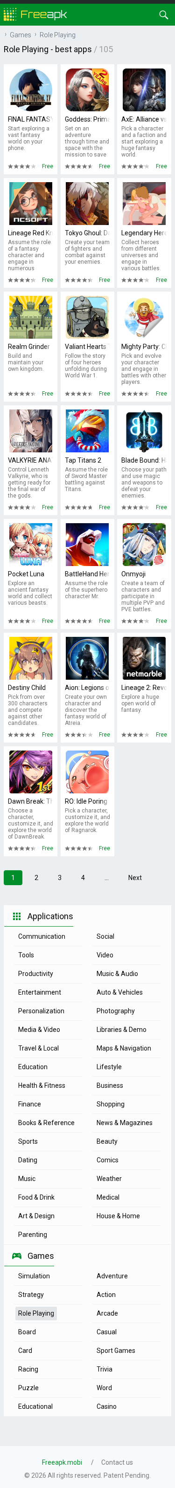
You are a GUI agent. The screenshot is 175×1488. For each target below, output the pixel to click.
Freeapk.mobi (62, 1462)
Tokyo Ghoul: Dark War (87, 233)
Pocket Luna (26, 574)
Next (135, 877)
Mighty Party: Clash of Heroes (144, 346)
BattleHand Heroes (87, 574)
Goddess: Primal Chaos (87, 119)
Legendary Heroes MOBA (144, 233)
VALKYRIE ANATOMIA (30, 460)
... (107, 877)
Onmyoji (133, 574)
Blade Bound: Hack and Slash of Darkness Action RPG (144, 460)
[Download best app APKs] (35, 14)
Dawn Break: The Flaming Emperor (30, 801)
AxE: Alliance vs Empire (144, 119)
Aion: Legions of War (87, 687)
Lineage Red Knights (30, 233)
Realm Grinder (29, 346)
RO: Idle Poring (86, 801)
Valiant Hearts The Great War (87, 346)
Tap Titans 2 (83, 460)
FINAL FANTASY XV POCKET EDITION (30, 119)
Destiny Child (27, 687)
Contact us (117, 1462)
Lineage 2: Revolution (144, 687)
